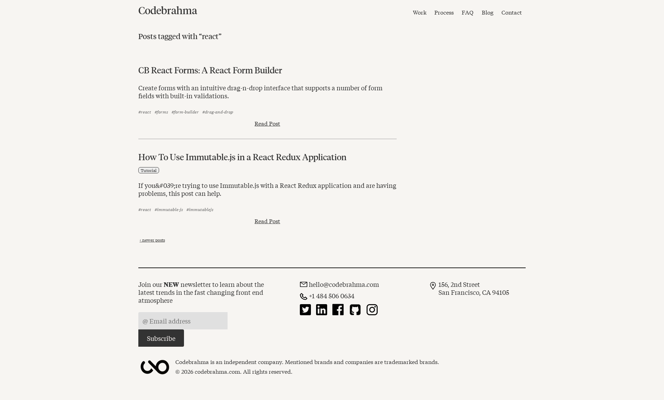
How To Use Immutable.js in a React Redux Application (242, 156)
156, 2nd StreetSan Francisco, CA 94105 (474, 288)
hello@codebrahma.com (344, 284)
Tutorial (149, 170)
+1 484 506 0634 (331, 296)
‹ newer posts (152, 240)
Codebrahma (167, 10)
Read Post (267, 123)
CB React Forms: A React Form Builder (210, 69)
